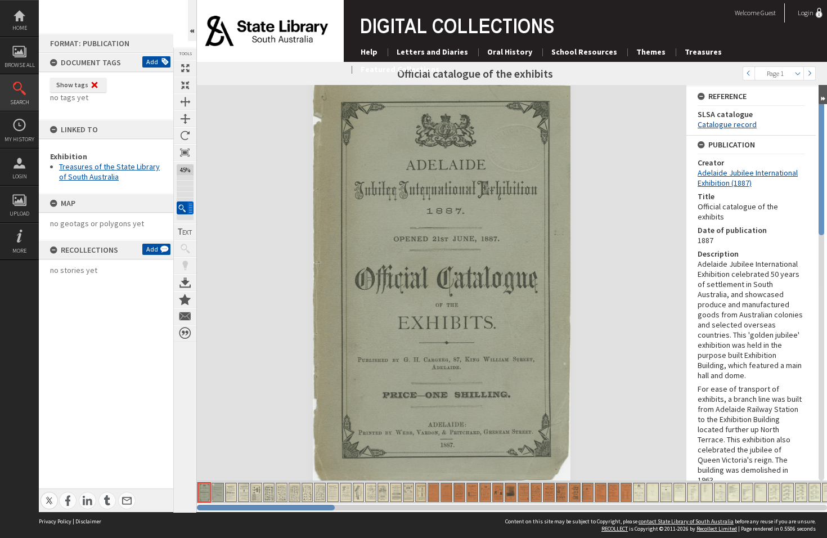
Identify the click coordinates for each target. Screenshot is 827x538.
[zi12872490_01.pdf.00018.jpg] (408, 492)
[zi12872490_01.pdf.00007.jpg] (269, 492)
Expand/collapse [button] (823, 94)
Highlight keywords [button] (185, 265)
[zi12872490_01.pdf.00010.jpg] (307, 492)
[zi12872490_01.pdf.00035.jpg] (626, 492)
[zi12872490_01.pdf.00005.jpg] (243, 492)
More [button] (19, 250)
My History (19, 139)
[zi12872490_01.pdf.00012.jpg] (333, 492)
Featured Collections (400, 69)
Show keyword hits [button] (185, 248)
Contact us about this (185, 316)
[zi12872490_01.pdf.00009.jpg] (294, 492)
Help (369, 52)
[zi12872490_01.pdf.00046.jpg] (774, 492)
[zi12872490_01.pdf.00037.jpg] (652, 492)
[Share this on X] (49, 494)
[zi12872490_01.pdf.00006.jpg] (256, 492)
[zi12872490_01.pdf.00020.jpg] (433, 492)
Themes (651, 52)
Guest (768, 12)
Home (19, 28)
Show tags (72, 84)
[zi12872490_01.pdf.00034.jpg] (613, 492)
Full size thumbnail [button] (185, 68)
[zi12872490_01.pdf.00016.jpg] (383, 492)
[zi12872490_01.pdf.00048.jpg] (801, 492)
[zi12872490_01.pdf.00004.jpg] (231, 492)
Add (152, 61)
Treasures (703, 52)
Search (19, 102)
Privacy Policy (55, 521)
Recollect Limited (716, 528)
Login (19, 176)
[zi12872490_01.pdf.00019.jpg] (420, 492)
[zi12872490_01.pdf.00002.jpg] (204, 492)
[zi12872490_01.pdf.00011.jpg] (320, 492)
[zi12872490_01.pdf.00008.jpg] (281, 492)
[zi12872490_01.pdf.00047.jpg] (787, 492)
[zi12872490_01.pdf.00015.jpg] (370, 492)
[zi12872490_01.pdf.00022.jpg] (459, 492)
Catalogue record (727, 124)
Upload (19, 213)
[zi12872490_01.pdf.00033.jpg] (600, 492)
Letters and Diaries (432, 52)
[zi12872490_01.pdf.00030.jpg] (562, 492)
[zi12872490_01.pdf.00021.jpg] (446, 492)
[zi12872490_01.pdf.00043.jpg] (733, 492)
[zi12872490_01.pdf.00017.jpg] (396, 492)
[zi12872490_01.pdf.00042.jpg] (720, 492)
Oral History (509, 52)
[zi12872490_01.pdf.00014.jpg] (358, 492)
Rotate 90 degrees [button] (185, 135)
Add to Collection (185, 299)
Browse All (20, 65)
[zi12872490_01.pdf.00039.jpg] (679, 492)
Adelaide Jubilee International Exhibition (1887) (748, 178)
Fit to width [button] (185, 101)
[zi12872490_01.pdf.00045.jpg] (760, 492)
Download (185, 282)
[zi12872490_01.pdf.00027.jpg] (523, 492)
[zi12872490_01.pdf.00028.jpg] (536, 492)
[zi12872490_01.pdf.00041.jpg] (706, 492)
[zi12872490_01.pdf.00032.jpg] (588, 492)
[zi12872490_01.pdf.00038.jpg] (666, 492)
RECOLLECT (614, 528)
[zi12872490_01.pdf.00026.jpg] (510, 492)
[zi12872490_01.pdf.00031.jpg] (575, 492)
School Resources (584, 52)
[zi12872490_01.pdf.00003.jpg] (218, 492)
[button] (185, 207)
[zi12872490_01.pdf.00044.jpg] (747, 492)
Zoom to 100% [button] (185, 152)
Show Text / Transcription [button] (185, 231)
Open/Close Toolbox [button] (192, 20)
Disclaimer (88, 521)
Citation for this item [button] (185, 333)
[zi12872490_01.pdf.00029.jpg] (549, 492)
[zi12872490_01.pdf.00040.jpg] (693, 492)
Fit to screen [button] (185, 85)
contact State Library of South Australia (686, 521)
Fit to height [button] (185, 118)
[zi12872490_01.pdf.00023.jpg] (472, 492)
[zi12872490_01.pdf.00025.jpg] (498, 492)
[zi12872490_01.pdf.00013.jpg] (346, 492)
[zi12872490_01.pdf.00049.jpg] (814, 492)
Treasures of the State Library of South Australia (109, 172)
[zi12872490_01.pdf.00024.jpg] (485, 492)
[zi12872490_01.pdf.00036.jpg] (639, 492)
